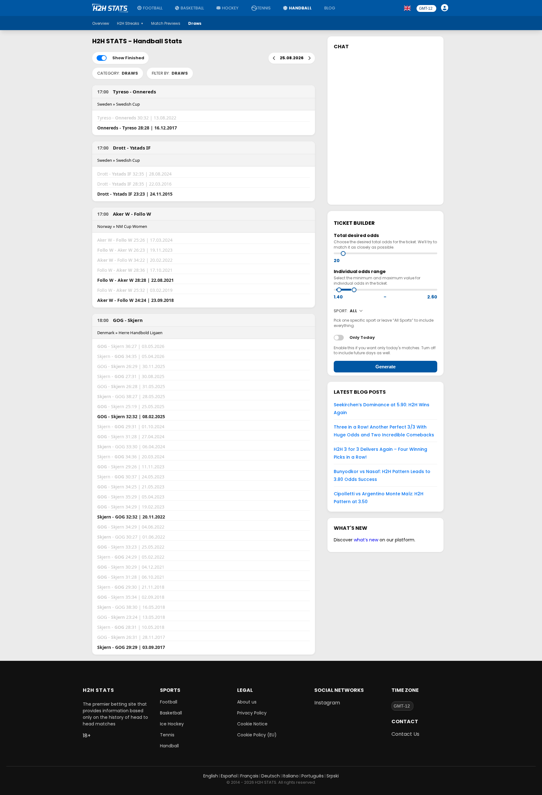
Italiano (291, 776)
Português (312, 776)
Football (152, 8)
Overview (100, 23)
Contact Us (405, 734)
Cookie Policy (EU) (257, 735)
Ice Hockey (172, 724)
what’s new (366, 540)
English (210, 776)
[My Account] (445, 8)
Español (229, 776)
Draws (194, 23)
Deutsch (270, 776)
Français (249, 776)
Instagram (327, 702)
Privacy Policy (252, 713)
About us (247, 702)
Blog (329, 8)
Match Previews (165, 23)
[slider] (343, 253)
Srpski (333, 776)
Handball (300, 8)
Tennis (264, 8)
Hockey (230, 8)
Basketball (192, 8)
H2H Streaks (130, 23)
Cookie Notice (252, 724)
